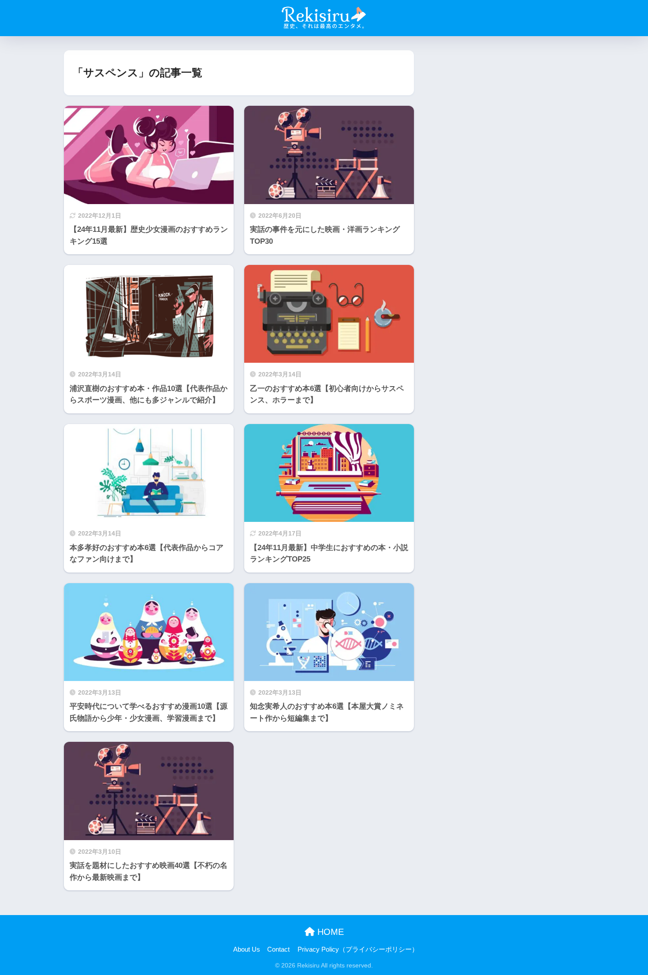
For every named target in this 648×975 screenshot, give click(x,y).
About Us (246, 949)
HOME (329, 932)
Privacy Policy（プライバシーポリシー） (358, 949)
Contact (278, 949)
